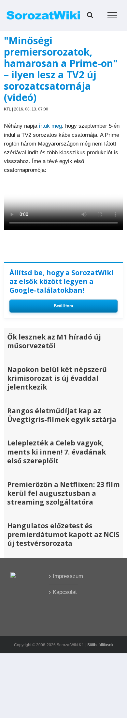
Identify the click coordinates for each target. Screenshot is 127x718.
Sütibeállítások (100, 645)
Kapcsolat (64, 592)
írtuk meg (50, 126)
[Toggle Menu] (112, 15)
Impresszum (64, 576)
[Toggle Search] (90, 15)
